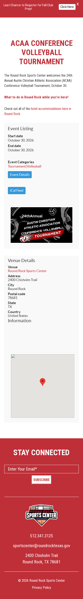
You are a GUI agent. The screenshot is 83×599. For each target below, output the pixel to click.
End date (14, 146)
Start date (15, 136)
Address (14, 276)
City (11, 285)
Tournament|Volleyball (24, 166)
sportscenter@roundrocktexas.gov (41, 545)
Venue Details (21, 260)
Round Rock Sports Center (27, 271)
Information (19, 320)
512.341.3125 (41, 535)
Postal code (16, 294)
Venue (13, 267)
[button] (42, 382)
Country (14, 312)
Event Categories (21, 162)
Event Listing (20, 128)
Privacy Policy (41, 588)
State (12, 303)
